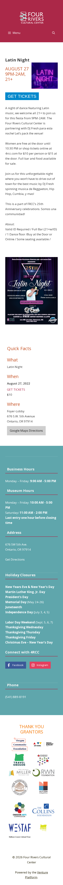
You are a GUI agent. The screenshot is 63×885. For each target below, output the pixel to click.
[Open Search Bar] (53, 33)
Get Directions (15, 559)
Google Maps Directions (26, 431)
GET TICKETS (16, 389)
